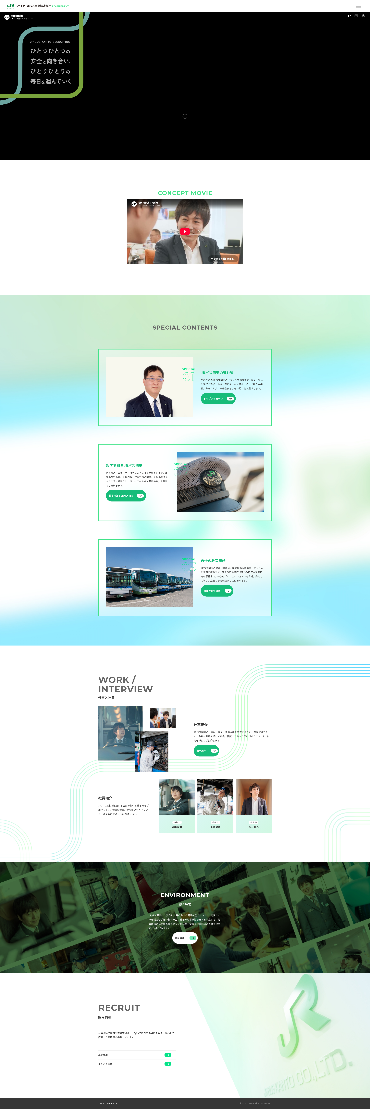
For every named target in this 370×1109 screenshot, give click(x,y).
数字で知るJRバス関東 (121, 495)
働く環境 (180, 938)
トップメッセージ (213, 398)
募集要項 (103, 1055)
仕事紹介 (201, 750)
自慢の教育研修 (212, 590)
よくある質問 (105, 1064)
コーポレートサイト (107, 1103)
